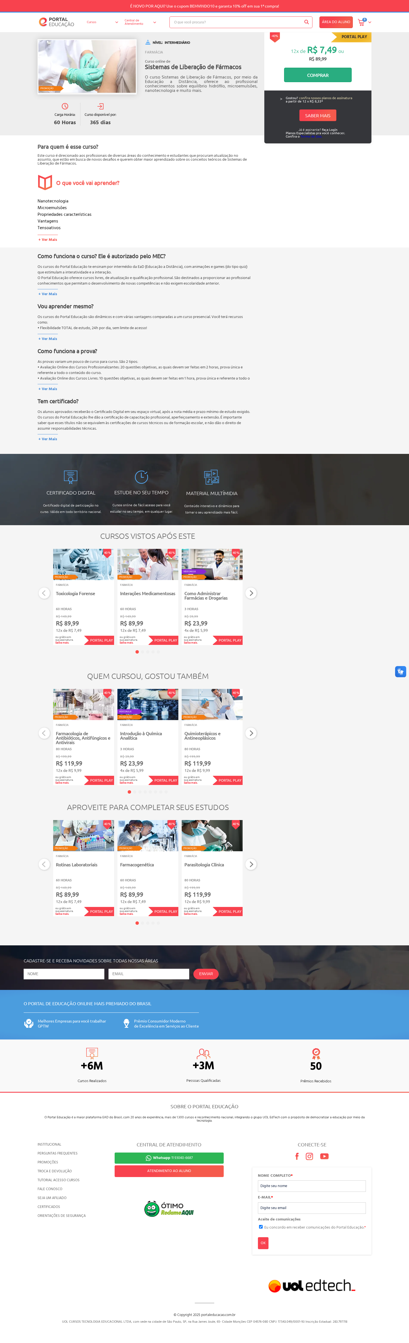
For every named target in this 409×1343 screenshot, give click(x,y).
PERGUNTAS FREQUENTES (58, 1153)
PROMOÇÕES (48, 1162)
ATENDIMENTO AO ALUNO (169, 1171)
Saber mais (318, 115)
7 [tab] (160, 792)
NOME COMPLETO (275, 1176)
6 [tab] (155, 792)
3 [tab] (147, 652)
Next (251, 593)
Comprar (318, 75)
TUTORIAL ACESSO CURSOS (59, 1180)
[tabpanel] (83, 597)
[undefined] (87, 67)
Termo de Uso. (311, 136)
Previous (44, 593)
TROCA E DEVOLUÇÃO (55, 1171)
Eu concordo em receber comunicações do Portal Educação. (315, 1227)
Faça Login (329, 129)
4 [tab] (153, 652)
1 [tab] (137, 652)
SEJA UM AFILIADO (52, 1198)
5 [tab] (158, 652)
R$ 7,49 (322, 49)
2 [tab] (142, 652)
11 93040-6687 (173, 1158)
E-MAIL (265, 1198)
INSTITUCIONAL (49, 1145)
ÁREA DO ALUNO (336, 22)
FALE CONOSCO (50, 1189)
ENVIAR (206, 974)
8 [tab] (166, 792)
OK (263, 1243)
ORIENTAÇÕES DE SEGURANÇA (62, 1216)
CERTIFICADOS (49, 1207)
